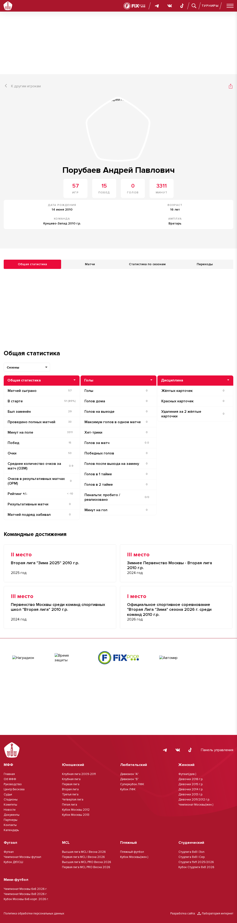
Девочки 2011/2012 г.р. (194, 799)
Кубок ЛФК (128, 789)
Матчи (90, 264)
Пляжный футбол (132, 852)
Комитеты (10, 804)
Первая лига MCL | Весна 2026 (83, 857)
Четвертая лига (72, 799)
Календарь (11, 830)
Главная (9, 774)
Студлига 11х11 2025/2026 (196, 862)
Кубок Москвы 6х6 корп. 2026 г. (26, 899)
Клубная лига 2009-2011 (79, 774)
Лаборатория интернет (217, 913)
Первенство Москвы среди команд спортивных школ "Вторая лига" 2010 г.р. (58, 607)
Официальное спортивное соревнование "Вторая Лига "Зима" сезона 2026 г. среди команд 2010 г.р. (169, 609)
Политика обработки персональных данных (34, 913)
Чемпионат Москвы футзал (22, 857)
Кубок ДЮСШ (13, 862)
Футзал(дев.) (187, 774)
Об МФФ (10, 779)
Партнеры (10, 820)
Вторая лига (70, 789)
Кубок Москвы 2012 (76, 810)
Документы (11, 815)
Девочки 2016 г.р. (190, 779)
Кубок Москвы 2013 (75, 815)
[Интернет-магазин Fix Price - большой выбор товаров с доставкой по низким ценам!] (118, 657)
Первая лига (70, 784)
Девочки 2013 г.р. (190, 794)
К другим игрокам (26, 86)
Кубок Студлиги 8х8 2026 (196, 867)
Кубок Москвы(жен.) (134, 857)
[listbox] (27, 367)
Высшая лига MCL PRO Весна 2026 (86, 862)
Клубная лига (71, 779)
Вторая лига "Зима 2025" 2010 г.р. (45, 563)
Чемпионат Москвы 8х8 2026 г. (25, 894)
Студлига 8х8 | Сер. (191, 857)
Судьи (8, 794)
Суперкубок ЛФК (132, 784)
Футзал (9, 852)
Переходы (205, 264)
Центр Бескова (14, 789)
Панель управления (217, 750)
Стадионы (11, 799)
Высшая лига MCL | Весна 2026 (84, 852)
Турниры (210, 6)
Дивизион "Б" (129, 779)
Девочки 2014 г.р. (190, 789)
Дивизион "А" (129, 774)
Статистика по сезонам (147, 264)
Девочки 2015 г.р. (190, 784)
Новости (10, 810)
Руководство (13, 784)
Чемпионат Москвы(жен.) (195, 804)
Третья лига (70, 794)
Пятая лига (69, 804)
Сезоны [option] (13, 367)
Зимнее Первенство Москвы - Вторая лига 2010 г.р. (169, 565)
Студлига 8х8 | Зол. (191, 852)
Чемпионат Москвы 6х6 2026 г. (25, 889)
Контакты (10, 825)
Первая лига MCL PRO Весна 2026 (86, 867)
